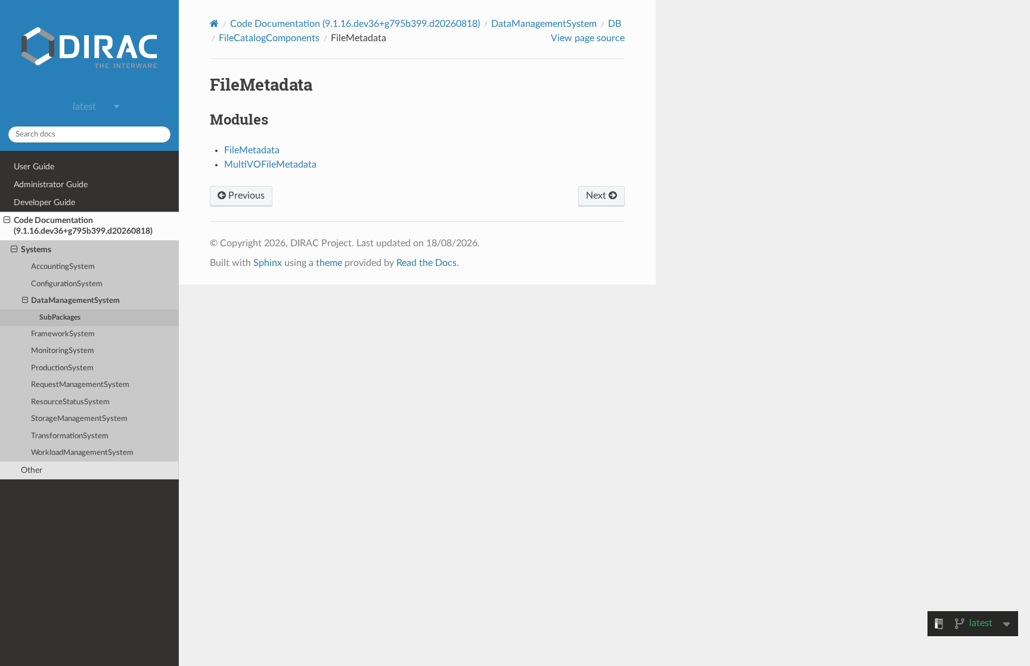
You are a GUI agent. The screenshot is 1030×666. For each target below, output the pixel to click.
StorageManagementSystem (79, 419)
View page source (588, 38)
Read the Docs (426, 263)
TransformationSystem (69, 436)
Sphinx (267, 263)
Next (597, 195)
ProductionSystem (62, 368)
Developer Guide (44, 202)
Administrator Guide (51, 184)
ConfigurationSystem (67, 284)
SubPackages (59, 317)
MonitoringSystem (62, 351)
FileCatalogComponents (269, 38)
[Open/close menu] (7, 220)
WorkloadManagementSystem (82, 453)
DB (614, 24)
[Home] (214, 23)
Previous (245, 195)
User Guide (34, 166)
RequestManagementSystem (80, 385)
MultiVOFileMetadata (270, 164)
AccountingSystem (63, 267)
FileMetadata (252, 150)
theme (329, 263)
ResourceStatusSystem (70, 402)
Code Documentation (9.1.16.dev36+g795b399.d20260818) (83, 226)
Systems (36, 249)
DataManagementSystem (75, 301)
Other (31, 470)
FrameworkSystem (63, 334)
